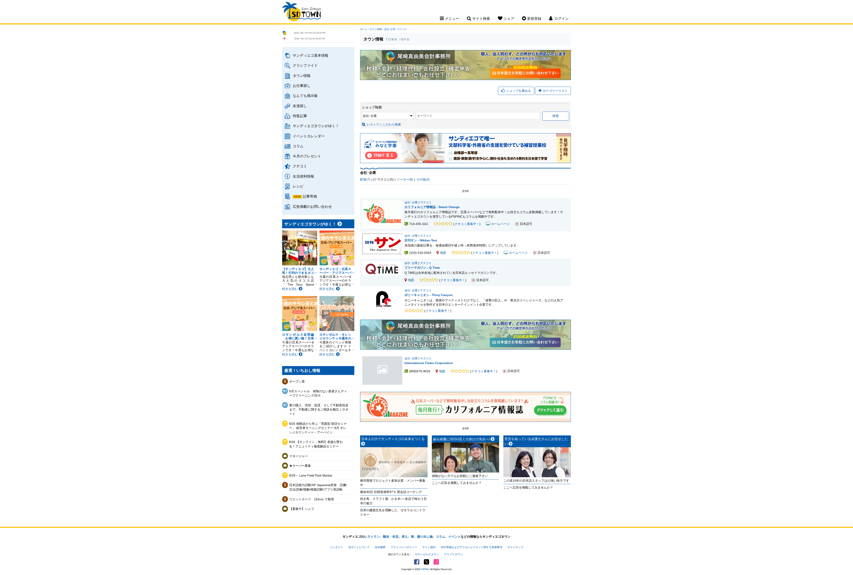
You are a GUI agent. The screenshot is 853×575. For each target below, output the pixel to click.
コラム (298, 146)
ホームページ (500, 224)
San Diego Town (301, 12)
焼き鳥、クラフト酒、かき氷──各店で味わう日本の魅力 (393, 501)
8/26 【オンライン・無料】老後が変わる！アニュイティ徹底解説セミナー (316, 444)
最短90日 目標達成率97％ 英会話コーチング (391, 492)
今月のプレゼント (307, 156)
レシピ (298, 186)
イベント (454, 536)
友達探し (300, 106)
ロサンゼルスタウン (427, 554)
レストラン (372, 536)
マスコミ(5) (385, 179)
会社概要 (380, 547)
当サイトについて (359, 547)
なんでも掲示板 (305, 96)
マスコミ (402, 29)
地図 (443, 252)
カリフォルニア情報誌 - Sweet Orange (432, 207)
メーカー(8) (405, 179)
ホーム (363, 29)
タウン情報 (302, 76)
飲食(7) (365, 179)
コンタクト (336, 547)
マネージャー (298, 456)
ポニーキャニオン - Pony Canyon (429, 295)
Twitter (426, 562)
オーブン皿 (297, 381)
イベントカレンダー (309, 136)
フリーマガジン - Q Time (422, 267)
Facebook (416, 562)
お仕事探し (302, 86)
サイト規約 (429, 547)
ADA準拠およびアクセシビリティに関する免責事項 (471, 547)
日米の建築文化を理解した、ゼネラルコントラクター (392, 512)
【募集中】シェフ (301, 509)
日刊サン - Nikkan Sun (421, 240)
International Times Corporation (382, 370)
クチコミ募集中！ (466, 224)
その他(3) (423, 179)
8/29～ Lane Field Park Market (310, 475)
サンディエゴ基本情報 (310, 55)
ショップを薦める (518, 90)
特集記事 (300, 116)
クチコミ (300, 166)
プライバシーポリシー (404, 547)
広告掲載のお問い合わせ (312, 206)
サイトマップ (515, 547)
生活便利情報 (303, 176)
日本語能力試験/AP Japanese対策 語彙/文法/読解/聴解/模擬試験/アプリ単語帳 (318, 487)
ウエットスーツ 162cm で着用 (311, 499)
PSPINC (425, 569)
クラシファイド (305, 65)
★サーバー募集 (300, 465)
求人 (405, 536)
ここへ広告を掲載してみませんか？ (457, 483)
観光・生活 (391, 536)
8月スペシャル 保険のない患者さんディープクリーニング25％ (318, 393)
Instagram (436, 562)
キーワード (424, 116)
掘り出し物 (425, 536)
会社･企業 (389, 29)
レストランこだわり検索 (384, 124)
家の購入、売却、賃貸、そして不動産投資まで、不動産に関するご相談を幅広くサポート (318, 409)
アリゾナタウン (453, 554)
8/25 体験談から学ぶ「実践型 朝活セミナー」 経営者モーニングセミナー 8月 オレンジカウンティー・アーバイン (318, 428)
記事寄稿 (310, 196)
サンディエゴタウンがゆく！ (316, 126)
